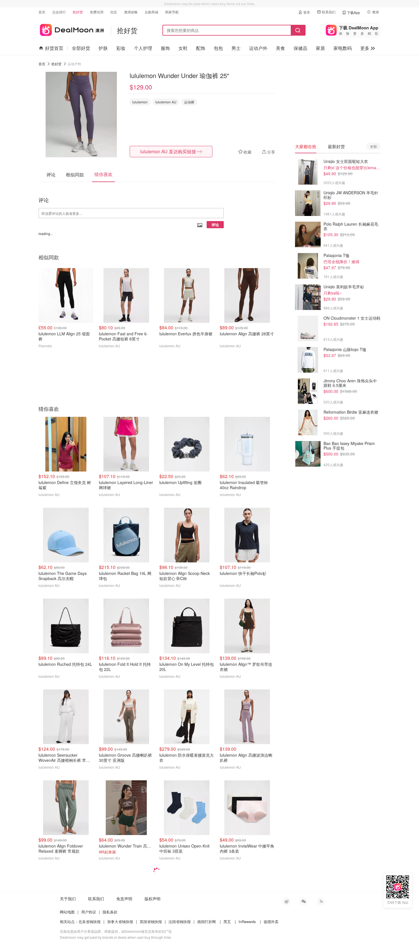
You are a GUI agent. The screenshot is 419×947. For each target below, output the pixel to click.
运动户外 (258, 48)
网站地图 (67, 912)
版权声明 (152, 898)
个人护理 (143, 48)
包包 (218, 48)
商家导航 (172, 11)
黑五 (227, 921)
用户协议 (88, 912)
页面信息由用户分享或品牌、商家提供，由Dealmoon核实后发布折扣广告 (116, 931)
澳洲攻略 (131, 11)
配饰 (200, 48)
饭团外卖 (271, 921)
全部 (373, 146)
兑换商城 (151, 11)
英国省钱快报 (151, 921)
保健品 (300, 48)
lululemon (140, 101)
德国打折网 (206, 921)
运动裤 (189, 101)
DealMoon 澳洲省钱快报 (71, 29)
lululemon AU (165, 101)
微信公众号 (303, 901)
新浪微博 (286, 901)
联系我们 (328, 11)
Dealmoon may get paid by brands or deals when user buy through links (115, 937)
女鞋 (183, 48)
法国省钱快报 (179, 921)
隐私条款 (110, 912)
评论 (215, 224)
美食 (280, 48)
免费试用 (96, 11)
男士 (236, 48)
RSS (320, 901)
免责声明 (124, 898)
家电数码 (342, 48)
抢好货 (78, 11)
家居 (320, 48)
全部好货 (81, 48)
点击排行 (59, 11)
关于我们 (68, 898)
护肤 (103, 48)
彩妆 (120, 48)
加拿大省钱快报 (120, 921)
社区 (113, 11)
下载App (353, 12)
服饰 (165, 48)
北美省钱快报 (89, 921)
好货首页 (54, 48)
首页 (41, 11)
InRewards (247, 921)
